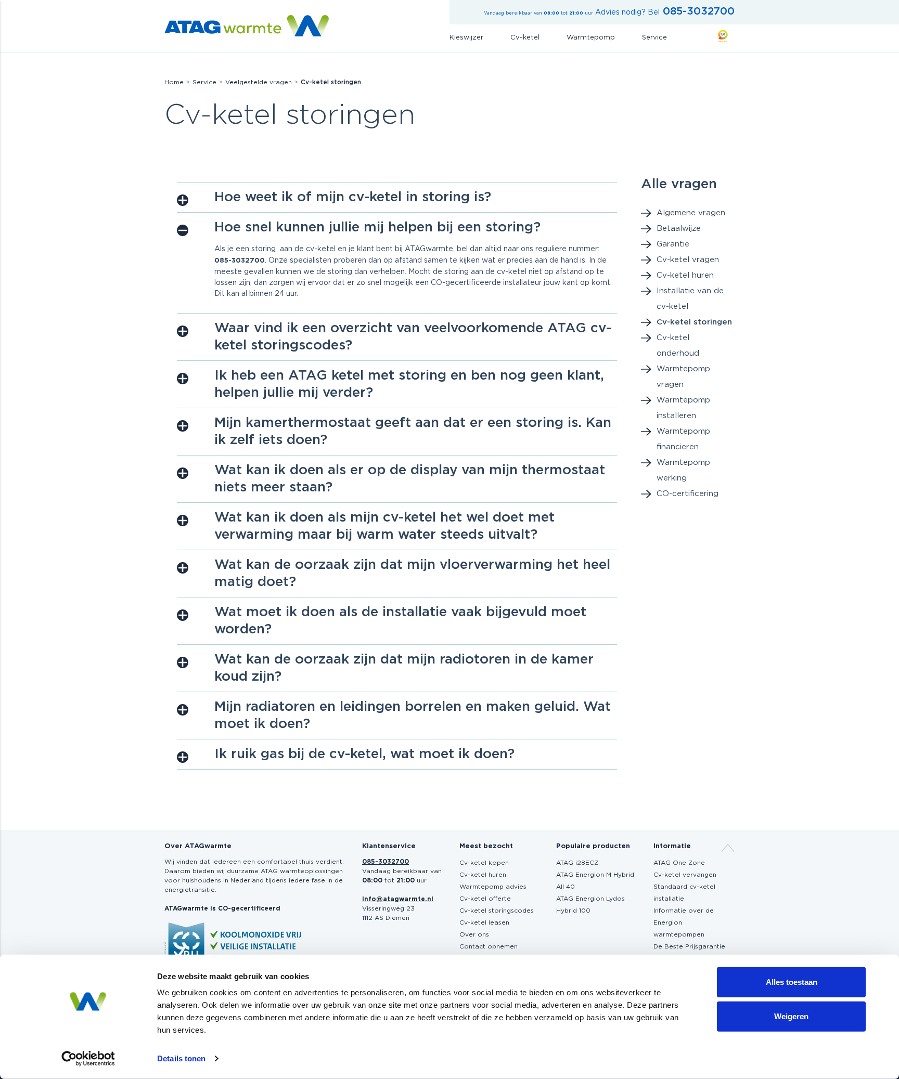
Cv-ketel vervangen (684, 875)
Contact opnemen (488, 946)
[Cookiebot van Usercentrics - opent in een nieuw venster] (88, 1059)
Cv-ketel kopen (484, 863)
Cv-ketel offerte (485, 898)
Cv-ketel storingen (694, 322)
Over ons (474, 934)
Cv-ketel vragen (688, 260)
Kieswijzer (466, 37)
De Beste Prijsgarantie (689, 946)
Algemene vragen (691, 213)
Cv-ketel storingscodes (496, 910)
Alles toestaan (791, 982)
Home (174, 82)
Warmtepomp (591, 37)
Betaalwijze (679, 228)
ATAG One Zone (679, 863)
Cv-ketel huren (685, 275)
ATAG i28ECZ (577, 863)
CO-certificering (687, 494)
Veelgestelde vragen (258, 82)
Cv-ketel (525, 37)
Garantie (673, 244)
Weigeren (791, 1015)
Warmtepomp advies (492, 886)
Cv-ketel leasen (484, 922)
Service (654, 37)
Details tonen (181, 1058)
